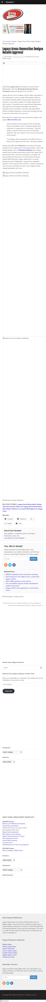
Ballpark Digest (7, 944)
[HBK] (16, 33)
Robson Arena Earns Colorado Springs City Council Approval (22, 603)
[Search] (41, 667)
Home (14, 41)
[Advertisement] (23, 634)
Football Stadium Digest (9, 953)
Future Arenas (35, 56)
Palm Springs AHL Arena (10, 838)
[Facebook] (14, 565)
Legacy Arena (19, 596)
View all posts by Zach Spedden (15, 538)
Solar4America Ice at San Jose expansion (15, 844)
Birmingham (8, 596)
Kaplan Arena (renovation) (10, 832)
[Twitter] (10, 565)
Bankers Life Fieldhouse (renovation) (13, 823)
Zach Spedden (8, 56)
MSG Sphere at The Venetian (11, 834)
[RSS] (6, 565)
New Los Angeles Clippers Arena (12, 850)
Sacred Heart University (9, 840)
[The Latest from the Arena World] (13, 20)
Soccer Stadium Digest (9, 951)
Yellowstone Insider (8, 957)
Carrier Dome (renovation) (10, 826)
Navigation (10, 2)
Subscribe (8, 691)
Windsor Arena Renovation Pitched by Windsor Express (25, 605)
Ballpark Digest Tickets (9, 955)
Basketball (28, 56)
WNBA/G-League (6, 58)
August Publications (8, 948)
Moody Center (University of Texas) (13, 836)
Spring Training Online (9, 946)
